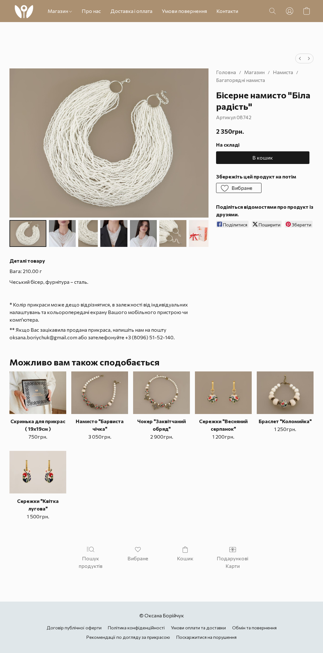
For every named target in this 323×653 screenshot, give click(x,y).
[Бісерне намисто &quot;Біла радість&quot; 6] (198, 233)
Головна (226, 72)
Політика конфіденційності (136, 627)
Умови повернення (184, 11)
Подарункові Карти (232, 562)
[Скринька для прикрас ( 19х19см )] (37, 392)
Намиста (283, 72)
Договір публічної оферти (74, 627)
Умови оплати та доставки (198, 627)
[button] (24, 11)
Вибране (137, 558)
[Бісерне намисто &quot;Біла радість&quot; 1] (62, 233)
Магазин (58, 11)
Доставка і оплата (131, 11)
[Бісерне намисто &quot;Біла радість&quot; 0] (27, 233)
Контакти (227, 11)
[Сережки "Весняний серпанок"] (223, 392)
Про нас (91, 11)
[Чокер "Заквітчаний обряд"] (161, 392)
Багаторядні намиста (240, 80)
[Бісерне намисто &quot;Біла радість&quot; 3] (113, 233)
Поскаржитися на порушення (206, 637)
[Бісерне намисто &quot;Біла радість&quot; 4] (143, 233)
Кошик (185, 558)
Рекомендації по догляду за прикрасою (128, 637)
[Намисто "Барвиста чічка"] (99, 392)
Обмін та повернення (254, 627)
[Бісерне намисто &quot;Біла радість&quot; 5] (172, 233)
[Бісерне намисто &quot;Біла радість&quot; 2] (88, 233)
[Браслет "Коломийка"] (285, 392)
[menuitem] (300, 58)
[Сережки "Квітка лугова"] (37, 472)
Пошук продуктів (91, 562)
